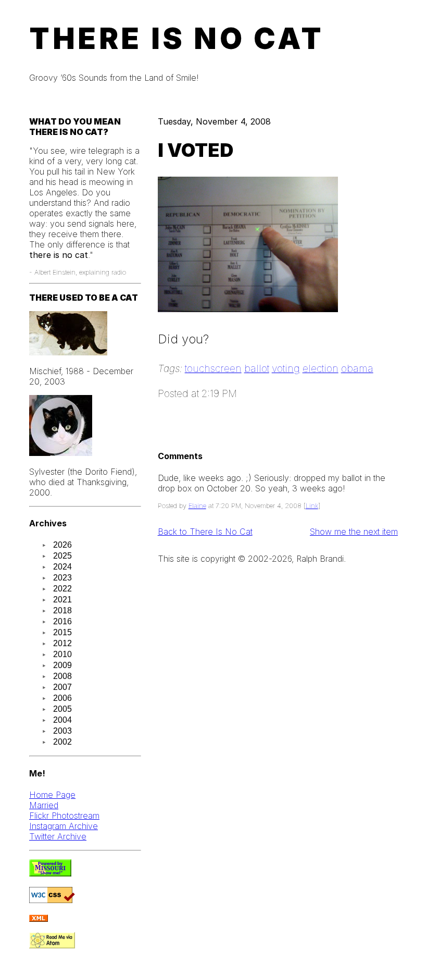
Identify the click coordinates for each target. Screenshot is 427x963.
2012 (62, 643)
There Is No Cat (176, 38)
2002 (62, 741)
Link (312, 506)
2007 (62, 687)
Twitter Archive (57, 836)
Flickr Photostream (64, 815)
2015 (62, 632)
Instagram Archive (63, 826)
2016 (62, 621)
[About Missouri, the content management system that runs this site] (50, 873)
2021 (62, 599)
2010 (62, 654)
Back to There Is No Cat (205, 531)
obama (357, 368)
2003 (62, 730)
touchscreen (213, 368)
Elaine (197, 506)
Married (43, 805)
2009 (62, 665)
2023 (62, 577)
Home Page (52, 794)
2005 (62, 709)
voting (286, 368)
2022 (62, 588)
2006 (62, 698)
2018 (62, 610)
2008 (62, 676)
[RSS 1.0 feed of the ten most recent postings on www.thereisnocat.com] (38, 918)
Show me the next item (354, 531)
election (320, 368)
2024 (62, 566)
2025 (62, 555)
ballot (256, 368)
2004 (62, 719)
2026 (62, 544)
